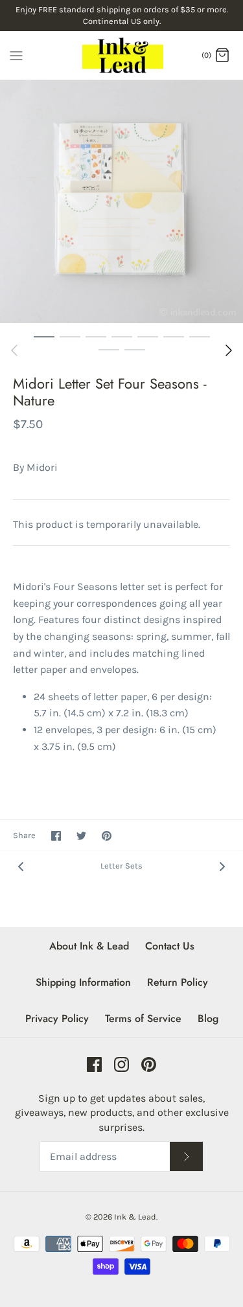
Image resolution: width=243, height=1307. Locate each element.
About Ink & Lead (89, 945)
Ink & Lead (135, 1217)
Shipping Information (83, 982)
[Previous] (14, 350)
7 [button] (200, 336)
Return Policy (177, 982)
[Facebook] (94, 1064)
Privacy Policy (57, 1018)
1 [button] (44, 336)
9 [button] (135, 349)
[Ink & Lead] (121, 55)
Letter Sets (121, 865)
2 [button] (70, 336)
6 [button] (174, 336)
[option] (121, 201)
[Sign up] (186, 1156)
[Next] (228, 350)
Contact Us (169, 945)
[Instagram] (121, 1064)
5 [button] (148, 336)
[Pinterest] (148, 1064)
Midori (42, 467)
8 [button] (109, 349)
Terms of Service (143, 1018)
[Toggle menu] (16, 54)
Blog (208, 1018)
